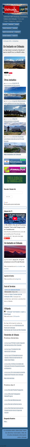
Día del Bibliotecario (12, 400)
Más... (5, 421)
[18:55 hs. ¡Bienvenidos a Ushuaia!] (15, 135)
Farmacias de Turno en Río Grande (15, 330)
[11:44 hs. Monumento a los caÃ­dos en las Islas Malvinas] (15, 117)
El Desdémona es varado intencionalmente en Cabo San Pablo (13, 358)
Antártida (11, 24)
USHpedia (15, 28)
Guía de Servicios (7, 28)
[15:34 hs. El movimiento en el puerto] (15, 99)
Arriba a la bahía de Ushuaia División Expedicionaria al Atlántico (14, 366)
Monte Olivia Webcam (8, 32)
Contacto (14, 36)
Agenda (17, 24)
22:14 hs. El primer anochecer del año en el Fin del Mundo (14, 139)
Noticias (5, 24)
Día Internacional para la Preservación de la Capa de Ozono (13, 410)
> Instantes (15, 41)
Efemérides (17, 32)
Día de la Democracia (13, 404)
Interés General (7, 36)
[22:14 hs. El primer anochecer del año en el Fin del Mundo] (15, 153)
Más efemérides (9, 378)
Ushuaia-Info (7, 41)
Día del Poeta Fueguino (13, 390)
